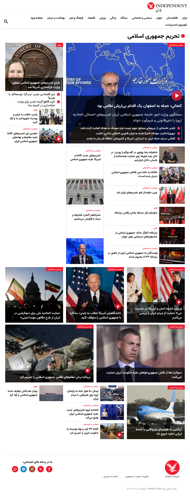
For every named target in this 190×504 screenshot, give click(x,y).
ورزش (102, 18)
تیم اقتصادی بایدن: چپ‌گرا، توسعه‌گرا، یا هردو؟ (32, 96)
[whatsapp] (15, 469)
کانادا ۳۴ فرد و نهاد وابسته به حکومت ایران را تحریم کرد (82, 431)
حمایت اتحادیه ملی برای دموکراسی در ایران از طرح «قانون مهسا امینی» (37, 315)
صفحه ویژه (37, 18)
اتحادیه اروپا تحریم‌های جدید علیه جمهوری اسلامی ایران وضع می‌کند (82, 414)
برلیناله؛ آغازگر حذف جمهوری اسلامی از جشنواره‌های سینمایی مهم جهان (136, 235)
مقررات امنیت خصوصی (137, 476)
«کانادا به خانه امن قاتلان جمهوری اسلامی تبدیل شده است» (134, 174)
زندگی (113, 18)
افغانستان (172, 18)
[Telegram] (23, 469)
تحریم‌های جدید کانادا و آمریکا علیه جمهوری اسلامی (85, 157)
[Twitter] (40, 469)
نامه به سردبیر (110, 476)
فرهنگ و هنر (76, 18)
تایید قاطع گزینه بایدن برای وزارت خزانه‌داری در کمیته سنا (36, 103)
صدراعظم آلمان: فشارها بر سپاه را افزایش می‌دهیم (86, 217)
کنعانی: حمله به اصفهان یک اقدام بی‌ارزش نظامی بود (139, 106)
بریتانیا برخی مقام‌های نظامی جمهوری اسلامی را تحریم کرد (55, 377)
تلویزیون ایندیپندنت (176, 25)
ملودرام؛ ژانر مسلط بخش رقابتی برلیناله (135, 213)
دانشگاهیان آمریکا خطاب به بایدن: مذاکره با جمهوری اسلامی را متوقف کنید (95, 315)
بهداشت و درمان (56, 18)
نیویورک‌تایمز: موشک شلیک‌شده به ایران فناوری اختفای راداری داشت (135, 133)
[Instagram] (32, 469)
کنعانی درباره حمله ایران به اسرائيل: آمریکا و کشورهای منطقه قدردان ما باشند (130, 139)
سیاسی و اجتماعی (142, 18)
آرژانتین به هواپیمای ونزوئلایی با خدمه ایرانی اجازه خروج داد (159, 431)
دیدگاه (124, 18)
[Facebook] (49, 469)
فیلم (155, 208)
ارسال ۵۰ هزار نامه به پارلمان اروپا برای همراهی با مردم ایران (82, 395)
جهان (159, 18)
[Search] (6, 21)
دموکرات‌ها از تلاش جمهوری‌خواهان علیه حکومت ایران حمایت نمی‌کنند (144, 375)
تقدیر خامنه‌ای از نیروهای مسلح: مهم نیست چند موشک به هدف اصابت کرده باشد (127, 128)
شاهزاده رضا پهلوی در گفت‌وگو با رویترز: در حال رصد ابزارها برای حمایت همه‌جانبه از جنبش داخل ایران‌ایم (134, 156)
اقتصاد (91, 18)
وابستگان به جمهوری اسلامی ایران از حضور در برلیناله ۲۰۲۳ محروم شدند (132, 255)
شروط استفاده (172, 476)
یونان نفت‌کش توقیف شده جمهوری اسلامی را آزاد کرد (22, 393)
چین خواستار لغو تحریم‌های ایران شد (137, 192)
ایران (184, 18)
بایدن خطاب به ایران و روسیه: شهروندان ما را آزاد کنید (23, 118)
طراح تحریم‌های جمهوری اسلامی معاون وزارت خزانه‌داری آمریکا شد (36, 85)
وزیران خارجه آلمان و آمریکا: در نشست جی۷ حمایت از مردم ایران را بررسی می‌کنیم (158, 313)
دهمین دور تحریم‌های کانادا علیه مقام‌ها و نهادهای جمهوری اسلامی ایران (22, 137)
